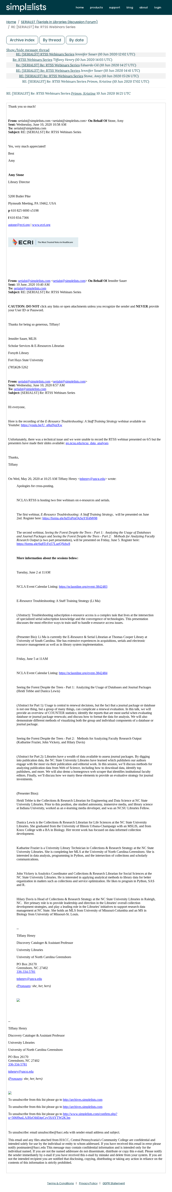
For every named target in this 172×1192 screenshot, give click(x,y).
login (157, 7)
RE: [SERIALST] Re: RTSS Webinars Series (48, 70)
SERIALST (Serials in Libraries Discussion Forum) (59, 22)
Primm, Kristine (83, 93)
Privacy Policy (88, 1183)
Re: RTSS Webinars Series (32, 59)
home (80, 7)
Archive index (22, 40)
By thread (52, 40)
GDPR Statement (114, 1183)
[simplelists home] (26, 7)
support (114, 7)
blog (129, 7)
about (143, 7)
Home (11, 22)
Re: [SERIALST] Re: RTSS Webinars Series (48, 65)
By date (76, 40)
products (96, 7)
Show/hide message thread (28, 50)
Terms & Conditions (60, 1183)
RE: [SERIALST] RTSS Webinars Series (45, 54)
